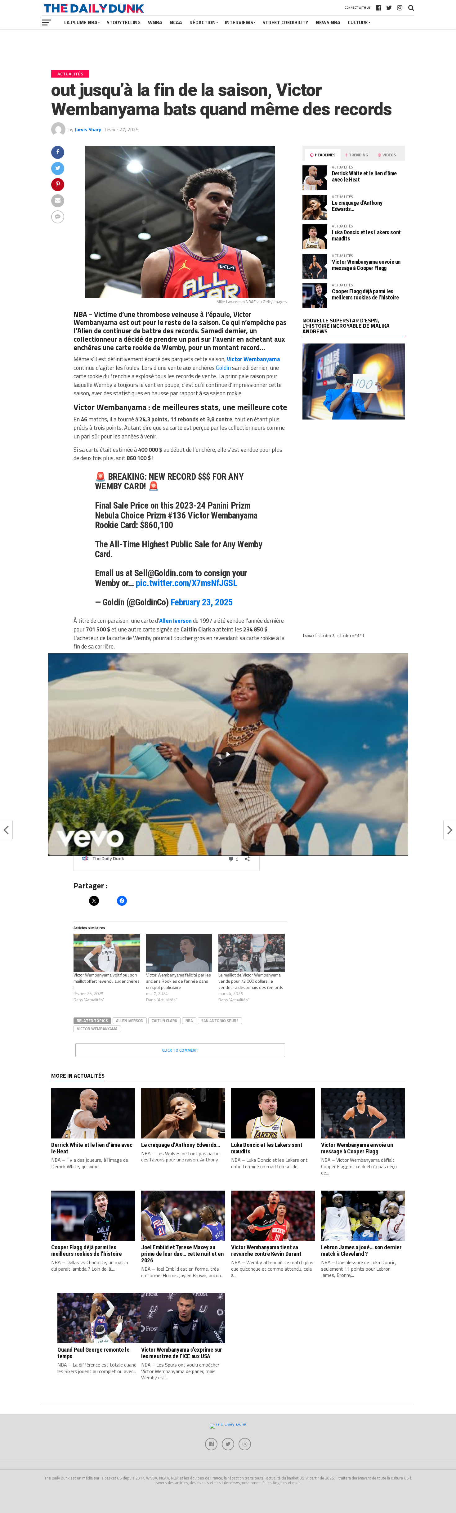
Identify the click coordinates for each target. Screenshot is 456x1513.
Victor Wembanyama (97, 1029)
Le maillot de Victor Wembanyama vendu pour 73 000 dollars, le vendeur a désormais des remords (250, 981)
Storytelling (124, 22)
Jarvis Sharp (88, 129)
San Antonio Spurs (220, 1020)
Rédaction (203, 22)
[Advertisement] (353, 479)
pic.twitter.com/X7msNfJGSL (186, 583)
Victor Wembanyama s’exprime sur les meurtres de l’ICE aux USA (181, 1353)
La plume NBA (80, 22)
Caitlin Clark (164, 1020)
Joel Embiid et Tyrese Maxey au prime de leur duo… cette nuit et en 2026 (182, 1254)
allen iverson (129, 1020)
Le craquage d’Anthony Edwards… (357, 206)
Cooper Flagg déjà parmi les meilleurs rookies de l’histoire (365, 294)
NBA (189, 1020)
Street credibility (285, 22)
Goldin (223, 367)
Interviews (239, 22)
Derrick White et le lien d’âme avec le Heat (364, 176)
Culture (358, 22)
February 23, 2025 (202, 602)
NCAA (176, 22)
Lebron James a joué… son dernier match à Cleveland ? (361, 1250)
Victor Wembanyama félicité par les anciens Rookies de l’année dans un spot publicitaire (178, 981)
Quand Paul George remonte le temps (93, 1353)
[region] (228, 754)
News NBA (328, 22)
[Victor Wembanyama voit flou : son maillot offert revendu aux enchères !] (107, 953)
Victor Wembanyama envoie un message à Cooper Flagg (366, 264)
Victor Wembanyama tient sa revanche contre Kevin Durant (266, 1250)
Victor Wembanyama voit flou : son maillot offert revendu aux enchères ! (107, 981)
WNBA (155, 22)
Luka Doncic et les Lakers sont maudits (366, 235)
